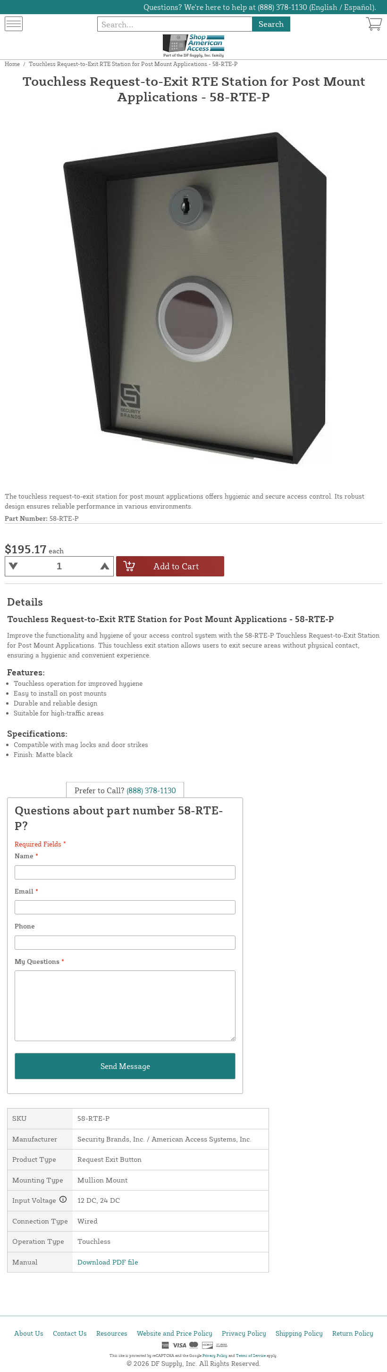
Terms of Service (251, 1355)
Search (271, 24)
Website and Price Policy (174, 1333)
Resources (111, 1333)
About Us (28, 1333)
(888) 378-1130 (150, 790)
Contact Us (70, 1333)
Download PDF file (107, 1261)
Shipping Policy (299, 1333)
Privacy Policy (244, 1333)
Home (12, 63)
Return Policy (352, 1333)
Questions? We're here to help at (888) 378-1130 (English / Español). (259, 7)
